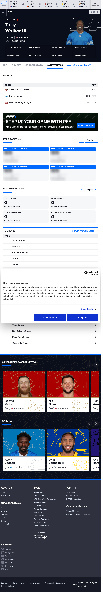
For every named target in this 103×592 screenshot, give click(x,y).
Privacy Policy (19, 583)
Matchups (38, 512)
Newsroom (5, 496)
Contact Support (73, 511)
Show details (86, 309)
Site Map (4, 583)
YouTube (9, 556)
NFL (4, 2)
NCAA (4, 6)
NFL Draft (5, 524)
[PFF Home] (10, 12)
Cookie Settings (7, 586)
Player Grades (40, 502)
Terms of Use (34, 583)
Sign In (94, 12)
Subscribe (70, 492)
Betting (4, 511)
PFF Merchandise (73, 499)
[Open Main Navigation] (3, 12)
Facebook (9, 559)
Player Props (39, 492)
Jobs (3, 492)
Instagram (9, 553)
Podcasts (9, 566)
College (4, 521)
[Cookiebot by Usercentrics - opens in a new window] (86, 273)
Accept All (82, 317)
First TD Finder (40, 496)
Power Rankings (40, 509)
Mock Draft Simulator (42, 526)
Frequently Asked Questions (78, 514)
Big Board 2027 (40, 522)
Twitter (8, 549)
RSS (7, 569)
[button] (86, 125)
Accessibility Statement (55, 583)
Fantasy (4, 514)
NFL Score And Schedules (45, 499)
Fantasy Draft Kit (41, 516)
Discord (8, 563)
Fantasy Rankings (41, 519)
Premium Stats (40, 506)
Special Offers (72, 496)
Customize (48, 317)
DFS (3, 518)
